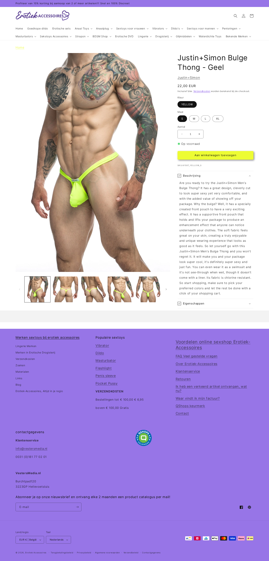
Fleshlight (104, 368)
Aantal (181, 126)
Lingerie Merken (26, 346)
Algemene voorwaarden (107, 552)
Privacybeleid (84, 552)
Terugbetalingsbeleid (62, 552)
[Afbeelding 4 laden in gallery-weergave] (120, 289)
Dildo (100, 353)
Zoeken (20, 365)
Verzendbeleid (131, 552)
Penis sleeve (106, 376)
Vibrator (102, 345)
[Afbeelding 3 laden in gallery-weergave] (93, 289)
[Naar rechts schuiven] (166, 289)
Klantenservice (188, 371)
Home (20, 47)
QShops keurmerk (190, 406)
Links (19, 378)
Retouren (183, 379)
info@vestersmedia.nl (31, 448)
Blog (18, 384)
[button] (83, 28)
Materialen (22, 371)
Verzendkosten (201, 91)
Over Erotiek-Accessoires (196, 364)
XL (218, 118)
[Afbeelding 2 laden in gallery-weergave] (65, 289)
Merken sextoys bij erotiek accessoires (48, 337)
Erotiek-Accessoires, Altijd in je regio (39, 391)
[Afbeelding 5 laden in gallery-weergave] (148, 289)
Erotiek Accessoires (35, 552)
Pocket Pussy (106, 383)
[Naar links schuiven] (20, 289)
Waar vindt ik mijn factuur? (198, 398)
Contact (182, 413)
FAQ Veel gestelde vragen (197, 356)
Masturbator (106, 360)
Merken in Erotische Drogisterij (35, 352)
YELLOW (187, 104)
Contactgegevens (151, 552)
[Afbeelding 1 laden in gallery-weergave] (37, 289)
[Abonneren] (77, 507)
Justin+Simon (189, 78)
